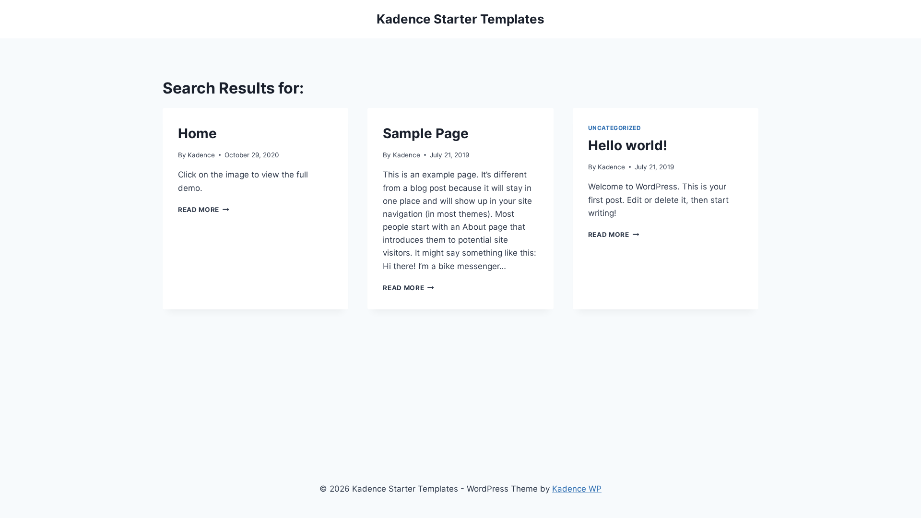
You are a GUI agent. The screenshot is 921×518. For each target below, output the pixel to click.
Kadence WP (577, 489)
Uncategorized (614, 127)
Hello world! (627, 145)
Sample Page (426, 133)
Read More (203, 209)
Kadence (201, 155)
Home (197, 133)
